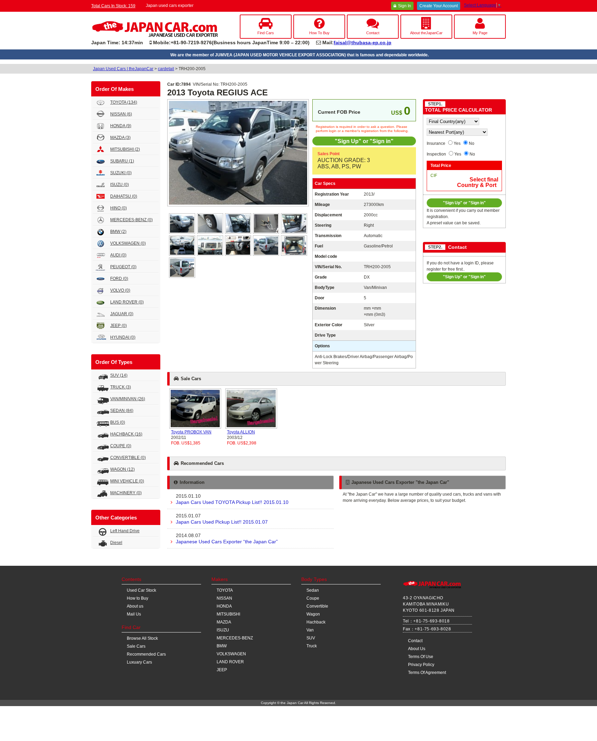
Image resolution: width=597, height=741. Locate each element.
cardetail (166, 68)
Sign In (404, 5)
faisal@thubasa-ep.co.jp (362, 42)
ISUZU (119, 184)
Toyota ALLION (241, 432)
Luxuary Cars (139, 662)
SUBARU (122, 161)
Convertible (317, 606)
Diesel (116, 542)
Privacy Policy (421, 664)
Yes (457, 143)
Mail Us (134, 614)
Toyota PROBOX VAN (191, 432)
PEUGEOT (123, 266)
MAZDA (120, 137)
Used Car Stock (141, 590)
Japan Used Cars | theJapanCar (123, 68)
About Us (416, 648)
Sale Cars (136, 646)
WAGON (122, 469)
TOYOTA (123, 102)
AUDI (118, 255)
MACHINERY (126, 492)
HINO (118, 208)
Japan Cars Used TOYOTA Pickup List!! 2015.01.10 (232, 499)
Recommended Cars (146, 654)
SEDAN (121, 410)
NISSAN (121, 114)
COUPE (120, 445)
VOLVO (120, 290)
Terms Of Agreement (427, 672)
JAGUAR (121, 313)
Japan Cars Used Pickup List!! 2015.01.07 (222, 519)
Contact (415, 640)
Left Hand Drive (125, 530)
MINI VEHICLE (127, 481)
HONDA (120, 125)
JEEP (118, 325)
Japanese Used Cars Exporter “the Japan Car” (227, 538)
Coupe (312, 598)
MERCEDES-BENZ (131, 219)
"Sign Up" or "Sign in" (364, 141)
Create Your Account (438, 5)
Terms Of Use (420, 656)
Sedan (312, 590)
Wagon (313, 614)
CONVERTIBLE (128, 457)
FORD (119, 278)
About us (135, 606)
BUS (117, 422)
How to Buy (137, 598)
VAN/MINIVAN (127, 398)
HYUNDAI (122, 337)
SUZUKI (121, 172)
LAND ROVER (127, 302)
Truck (311, 646)
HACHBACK (126, 434)
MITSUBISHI (125, 149)
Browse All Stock (142, 638)
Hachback (315, 622)
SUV (118, 375)
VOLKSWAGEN (128, 243)
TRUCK (120, 387)
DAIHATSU (123, 196)
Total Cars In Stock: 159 (113, 5)
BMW (118, 231)
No (471, 143)
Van (310, 630)
